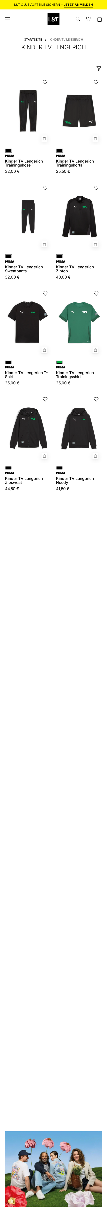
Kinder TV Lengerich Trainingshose (24, 160)
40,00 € (63, 277)
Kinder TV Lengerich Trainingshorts (75, 160)
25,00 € (12, 383)
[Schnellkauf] (44, 138)
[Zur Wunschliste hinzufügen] (45, 82)
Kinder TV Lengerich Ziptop (75, 266)
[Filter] (98, 68)
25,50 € (63, 171)
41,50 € (62, 489)
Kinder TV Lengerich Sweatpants (24, 266)
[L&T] (53, 19)
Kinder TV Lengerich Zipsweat (24, 478)
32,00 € (12, 171)
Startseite (33, 39)
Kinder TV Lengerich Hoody (75, 478)
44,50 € (12, 489)
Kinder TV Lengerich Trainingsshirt (75, 372)
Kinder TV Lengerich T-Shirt (26, 372)
